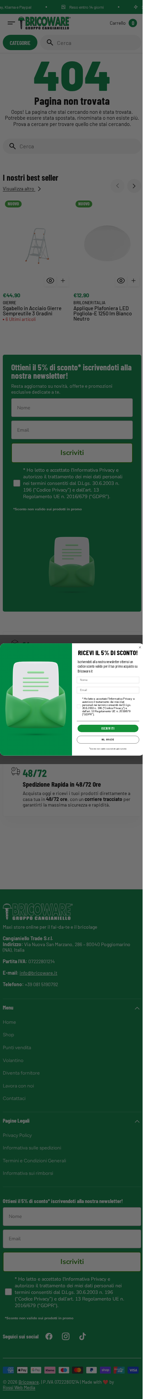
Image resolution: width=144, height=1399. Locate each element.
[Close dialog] (137, 647)
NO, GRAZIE (105, 739)
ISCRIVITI (105, 728)
